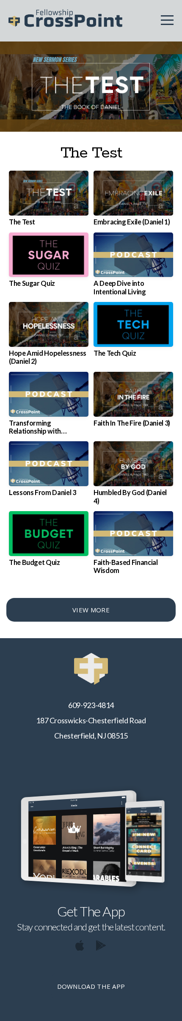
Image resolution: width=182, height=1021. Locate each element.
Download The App (91, 986)
